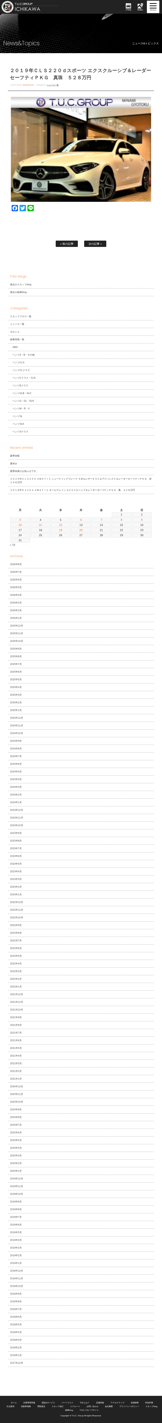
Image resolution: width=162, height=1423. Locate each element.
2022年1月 (16, 986)
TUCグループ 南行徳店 (34, 7)
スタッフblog (151, 1406)
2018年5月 (16, 1324)
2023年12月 (16, 810)
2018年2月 (16, 1347)
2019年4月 (16, 1240)
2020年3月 (16, 1155)
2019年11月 (16, 1186)
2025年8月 (16, 656)
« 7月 (12, 545)
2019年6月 (16, 1224)
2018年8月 (16, 1301)
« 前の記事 (66, 243)
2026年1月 (16, 618)
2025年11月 (16, 633)
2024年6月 (16, 764)
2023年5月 (16, 863)
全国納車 (135, 1403)
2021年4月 (16, 1055)
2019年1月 (16, 1263)
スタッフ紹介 (58, 1406)
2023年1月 (16, 894)
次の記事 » (95, 243)
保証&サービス (48, 1403)
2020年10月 (16, 1101)
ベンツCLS (18, 362)
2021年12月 (16, 994)
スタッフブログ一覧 (20, 316)
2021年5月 (16, 1048)
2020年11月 (16, 1094)
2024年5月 (16, 771)
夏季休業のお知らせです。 (24, 471)
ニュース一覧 (53, 85)
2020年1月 (16, 1171)
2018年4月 (16, 1332)
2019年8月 (16, 1209)
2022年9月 (16, 925)
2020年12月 (16, 1086)
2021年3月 (16, 1063)
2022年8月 (16, 933)
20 (81, 530)
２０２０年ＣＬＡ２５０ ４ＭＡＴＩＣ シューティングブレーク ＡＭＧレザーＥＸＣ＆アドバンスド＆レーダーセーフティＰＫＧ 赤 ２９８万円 (82, 480)
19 (60, 530)
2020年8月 (16, 1117)
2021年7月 (16, 1032)
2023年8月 (16, 840)
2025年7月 (16, 664)
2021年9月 (16, 1017)
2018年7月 (16, 1309)
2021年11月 (16, 1002)
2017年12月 (16, 1363)
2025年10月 (16, 641)
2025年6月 (16, 671)
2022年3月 (16, 971)
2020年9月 (16, 1109)
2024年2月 (16, 794)
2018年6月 (16, 1316)
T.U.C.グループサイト (89, 1410)
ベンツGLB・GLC (22, 393)
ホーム (14, 1403)
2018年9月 (16, 1293)
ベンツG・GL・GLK (23, 401)
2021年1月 (16, 1078)
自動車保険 (26, 1406)
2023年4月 (16, 871)
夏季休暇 (15, 455)
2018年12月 (16, 1270)
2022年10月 (16, 917)
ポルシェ (15, 331)
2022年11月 (16, 909)
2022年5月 (16, 956)
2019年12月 (16, 1178)
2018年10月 (16, 1286)
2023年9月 (16, 833)
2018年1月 (16, 1355)
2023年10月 (16, 825)
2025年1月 (16, 710)
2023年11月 (16, 817)
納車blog (69, 1410)
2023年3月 (16, 879)
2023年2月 (16, 886)
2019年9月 (16, 1201)
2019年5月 (16, 1232)
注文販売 (10, 1406)
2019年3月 (16, 1247)
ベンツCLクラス (21, 370)
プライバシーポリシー (129, 1406)
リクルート (75, 1406)
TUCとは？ (85, 1403)
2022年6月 (16, 948)
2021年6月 (16, 1040)
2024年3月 (16, 787)
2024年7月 (16, 756)
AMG (15, 347)
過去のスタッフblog (20, 284)
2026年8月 (16, 564)
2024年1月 (16, 802)
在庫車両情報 (29, 1403)
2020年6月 (16, 1132)
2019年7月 (16, 1217)
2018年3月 (16, 1340)
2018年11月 (16, 1278)
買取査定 (41, 1406)
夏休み (13, 463)
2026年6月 (16, 579)
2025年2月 (16, 702)
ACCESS (140, 9)
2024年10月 (16, 733)
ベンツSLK (18, 424)
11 (40, 525)
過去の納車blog (18, 292)
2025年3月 (16, 694)
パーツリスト (67, 1403)
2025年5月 (16, 679)
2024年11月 (16, 725)
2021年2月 (16, 1071)
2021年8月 (16, 1025)
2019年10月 (16, 1194)
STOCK (128, 9)
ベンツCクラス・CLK (24, 377)
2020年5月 (16, 1140)
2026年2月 (16, 610)
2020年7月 (16, 1125)
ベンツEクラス (20, 385)
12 (60, 525)
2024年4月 (16, 779)
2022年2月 (16, 979)
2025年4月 (16, 687)
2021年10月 (16, 1009)
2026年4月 (16, 595)
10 (20, 525)
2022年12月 (16, 902)
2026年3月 (16, 602)
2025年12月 (16, 625)
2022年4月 (16, 963)
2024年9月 (16, 741)
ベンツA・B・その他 (23, 354)
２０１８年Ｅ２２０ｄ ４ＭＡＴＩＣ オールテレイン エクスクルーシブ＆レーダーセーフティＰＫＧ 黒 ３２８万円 (72, 490)
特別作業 (149, 1403)
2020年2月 (16, 1163)
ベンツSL (17, 416)
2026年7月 (16, 572)
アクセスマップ (117, 1403)
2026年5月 (16, 587)
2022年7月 (16, 940)
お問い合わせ (92, 1406)
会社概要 (109, 1406)
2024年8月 (16, 748)
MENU (153, 7)
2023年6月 (16, 856)
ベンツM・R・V (21, 408)
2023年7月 (16, 848)
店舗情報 (100, 1403)
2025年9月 (16, 648)
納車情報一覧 (17, 339)
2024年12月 (16, 718)
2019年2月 (16, 1255)
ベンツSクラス (20, 431)
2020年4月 (16, 1148)
